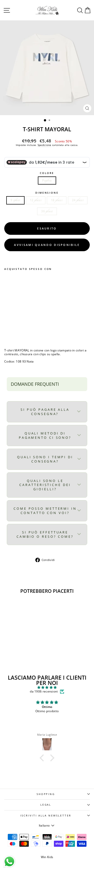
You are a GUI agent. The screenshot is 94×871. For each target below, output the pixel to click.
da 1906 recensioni (44, 691)
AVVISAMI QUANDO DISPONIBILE (47, 245)
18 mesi (56, 200)
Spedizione (44, 145)
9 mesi (15, 200)
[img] (47, 687)
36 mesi (47, 211)
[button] (43, 757)
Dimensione (47, 192)
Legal (45, 804)
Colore (47, 173)
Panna (47, 180)
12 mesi (35, 200)
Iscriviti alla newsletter (45, 815)
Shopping (46, 794)
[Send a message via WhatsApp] (9, 861)
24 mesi (77, 200)
